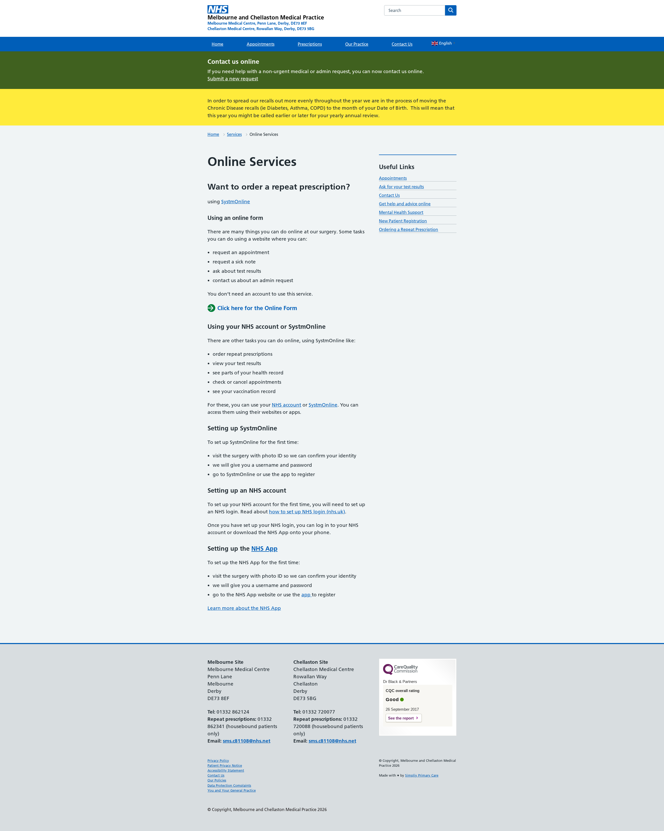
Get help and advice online (405, 203)
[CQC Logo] (400, 674)
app (306, 595)
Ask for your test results (401, 186)
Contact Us (402, 44)
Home (217, 44)
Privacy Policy (218, 760)
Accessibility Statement (226, 770)
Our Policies (217, 780)
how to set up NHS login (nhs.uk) (307, 512)
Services (234, 134)
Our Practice (356, 44)
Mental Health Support (401, 212)
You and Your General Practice (232, 790)
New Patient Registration (403, 221)
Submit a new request (233, 79)
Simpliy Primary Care (421, 775)
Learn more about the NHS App (244, 608)
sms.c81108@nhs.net (246, 741)
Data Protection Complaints (229, 785)
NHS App (264, 548)
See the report (401, 718)
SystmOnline (235, 202)
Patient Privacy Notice (225, 765)
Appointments (260, 44)
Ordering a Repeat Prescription (408, 229)
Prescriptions (310, 44)
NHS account (286, 405)
